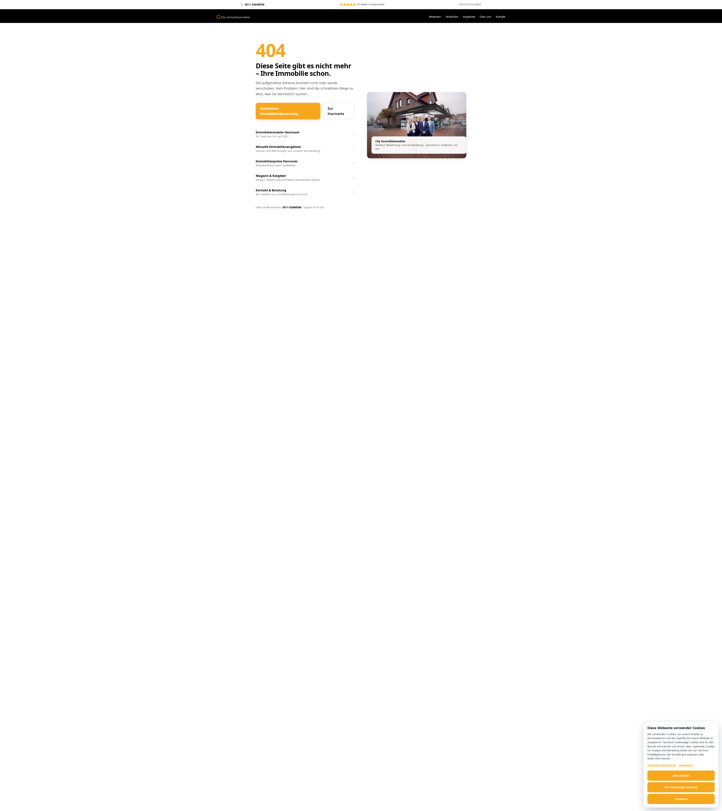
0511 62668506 (292, 207)
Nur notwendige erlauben (681, 787)
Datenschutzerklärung (661, 765)
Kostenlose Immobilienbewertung (279, 111)
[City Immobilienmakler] (233, 17)
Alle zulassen (681, 775)
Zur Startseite (336, 111)
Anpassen (681, 799)
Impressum (686, 765)
